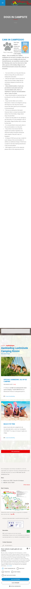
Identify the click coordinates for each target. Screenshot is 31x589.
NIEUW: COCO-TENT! (9, 482)
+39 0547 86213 (8, 545)
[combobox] (27, 548)
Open (11, 514)
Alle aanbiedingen (5, 353)
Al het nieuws (27, 484)
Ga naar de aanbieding (10, 396)
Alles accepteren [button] (15, 579)
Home (15, 22)
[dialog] (15, 568)
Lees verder (9, 565)
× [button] (29, 548)
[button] (15, 586)
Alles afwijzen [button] (15, 582)
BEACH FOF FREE (9, 424)
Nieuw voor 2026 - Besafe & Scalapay (13, 480)
